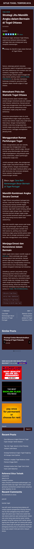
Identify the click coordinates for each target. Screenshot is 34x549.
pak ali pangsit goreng (18, 524)
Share (21, 34)
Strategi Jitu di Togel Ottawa (10, 299)
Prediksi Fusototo (7, 480)
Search (4, 426)
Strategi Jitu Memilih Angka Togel (12, 303)
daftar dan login (13, 485)
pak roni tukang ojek (21, 522)
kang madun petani (23, 511)
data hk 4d (5, 478)
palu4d (4, 499)
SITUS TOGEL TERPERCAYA (10, 296)
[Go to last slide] (4, 342)
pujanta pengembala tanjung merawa (19, 509)
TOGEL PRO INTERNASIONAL (18, 289)
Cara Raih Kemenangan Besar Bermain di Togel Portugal (17, 183)
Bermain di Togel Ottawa (9, 293)
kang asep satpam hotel (9, 529)
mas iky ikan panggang (9, 511)
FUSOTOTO (5, 476)
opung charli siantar (20, 520)
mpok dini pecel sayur (9, 514)
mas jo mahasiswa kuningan (23, 527)
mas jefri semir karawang (10, 507)
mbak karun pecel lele (23, 514)
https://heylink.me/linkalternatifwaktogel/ (15, 482)
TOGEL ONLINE (6, 12)
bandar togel (6, 503)
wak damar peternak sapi (10, 516)
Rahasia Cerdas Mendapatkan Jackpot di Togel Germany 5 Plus (27, 315)
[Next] (29, 342)
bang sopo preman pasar (16, 518)
